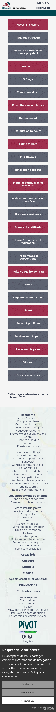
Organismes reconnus (28, 474)
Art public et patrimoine (28, 458)
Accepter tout (28, 700)
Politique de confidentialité (28, 612)
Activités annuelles (28, 455)
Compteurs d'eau (28, 421)
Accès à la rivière (28, 418)
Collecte (28, 560)
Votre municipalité (28, 507)
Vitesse (28, 443)
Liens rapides (28, 597)
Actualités (28, 554)
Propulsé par (37, 707)
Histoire (28, 533)
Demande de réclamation (28, 526)
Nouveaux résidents (28, 430)
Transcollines (28, 600)
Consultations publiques (28, 427)
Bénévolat (28, 461)
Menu (41, 8)
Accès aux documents (28, 511)
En (39, 2)
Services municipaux (28, 548)
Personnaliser (28, 692)
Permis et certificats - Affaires (28, 502)
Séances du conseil (28, 545)
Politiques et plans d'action (28, 539)
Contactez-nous (28, 591)
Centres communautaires (28, 464)
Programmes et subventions (28, 433)
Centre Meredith (28, 603)
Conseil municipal (28, 523)
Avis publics (28, 514)
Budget (28, 517)
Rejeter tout (28, 683)
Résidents (28, 414)
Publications (28, 584)
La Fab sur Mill (28, 467)
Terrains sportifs (28, 486)
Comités (28, 520)
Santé (28, 436)
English (28, 641)
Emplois (28, 566)
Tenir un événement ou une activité (28, 483)
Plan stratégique (28, 536)
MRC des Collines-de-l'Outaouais (28, 609)
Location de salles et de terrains (28, 471)
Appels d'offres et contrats (28, 498)
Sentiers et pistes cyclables (28, 480)
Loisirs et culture (28, 452)
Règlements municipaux (28, 542)
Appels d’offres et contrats (28, 578)
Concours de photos (28, 424)
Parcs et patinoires (28, 477)
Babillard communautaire (28, 489)
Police (28, 606)
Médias (28, 572)
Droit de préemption (28, 530)
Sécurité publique (28, 440)
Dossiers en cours (28, 446)
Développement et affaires (28, 495)
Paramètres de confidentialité (28, 616)
